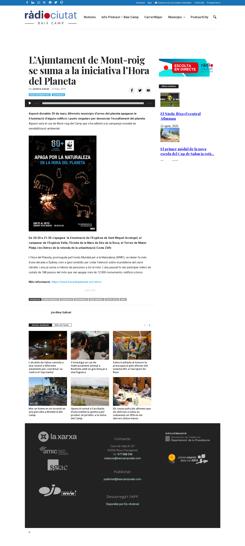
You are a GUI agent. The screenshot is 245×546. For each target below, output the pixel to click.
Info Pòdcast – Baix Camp (120, 17)
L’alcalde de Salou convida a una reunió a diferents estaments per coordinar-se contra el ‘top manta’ (46, 367)
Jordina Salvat (41, 88)
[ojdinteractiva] (57, 491)
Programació (213, 3)
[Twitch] (61, 2)
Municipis (175, 17)
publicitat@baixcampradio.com (122, 479)
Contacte (140, 3)
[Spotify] (50, 3)
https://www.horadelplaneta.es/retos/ (76, 282)
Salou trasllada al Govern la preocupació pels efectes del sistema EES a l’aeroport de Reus (130, 367)
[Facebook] (27, 3)
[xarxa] (57, 436)
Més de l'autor (62, 325)
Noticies (90, 17)
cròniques (66, 299)
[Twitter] (56, 3)
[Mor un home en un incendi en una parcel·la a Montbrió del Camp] (48, 391)
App (150, 3)
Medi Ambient (96, 299)
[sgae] (57, 464)
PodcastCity (199, 17)
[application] (90, 103)
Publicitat (199, 3)
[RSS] (44, 3)
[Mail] (38, 3)
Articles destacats (40, 325)
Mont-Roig (112, 299)
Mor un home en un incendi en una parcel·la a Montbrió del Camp (47, 412)
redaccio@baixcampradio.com (122, 458)
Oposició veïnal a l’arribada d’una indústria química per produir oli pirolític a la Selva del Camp (88, 413)
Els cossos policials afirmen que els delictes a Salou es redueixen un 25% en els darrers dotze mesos (132, 413)
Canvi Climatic (50, 299)
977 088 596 (124, 454)
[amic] (57, 450)
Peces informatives (39, 94)
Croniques (58, 94)
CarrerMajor (153, 17)
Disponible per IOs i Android (122, 504)
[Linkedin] (33, 3)
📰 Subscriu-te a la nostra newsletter (173, 3)
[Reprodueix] (30, 103)
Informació (81, 299)
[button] (214, 17)
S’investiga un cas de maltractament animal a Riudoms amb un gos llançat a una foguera (89, 367)
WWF (123, 299)
